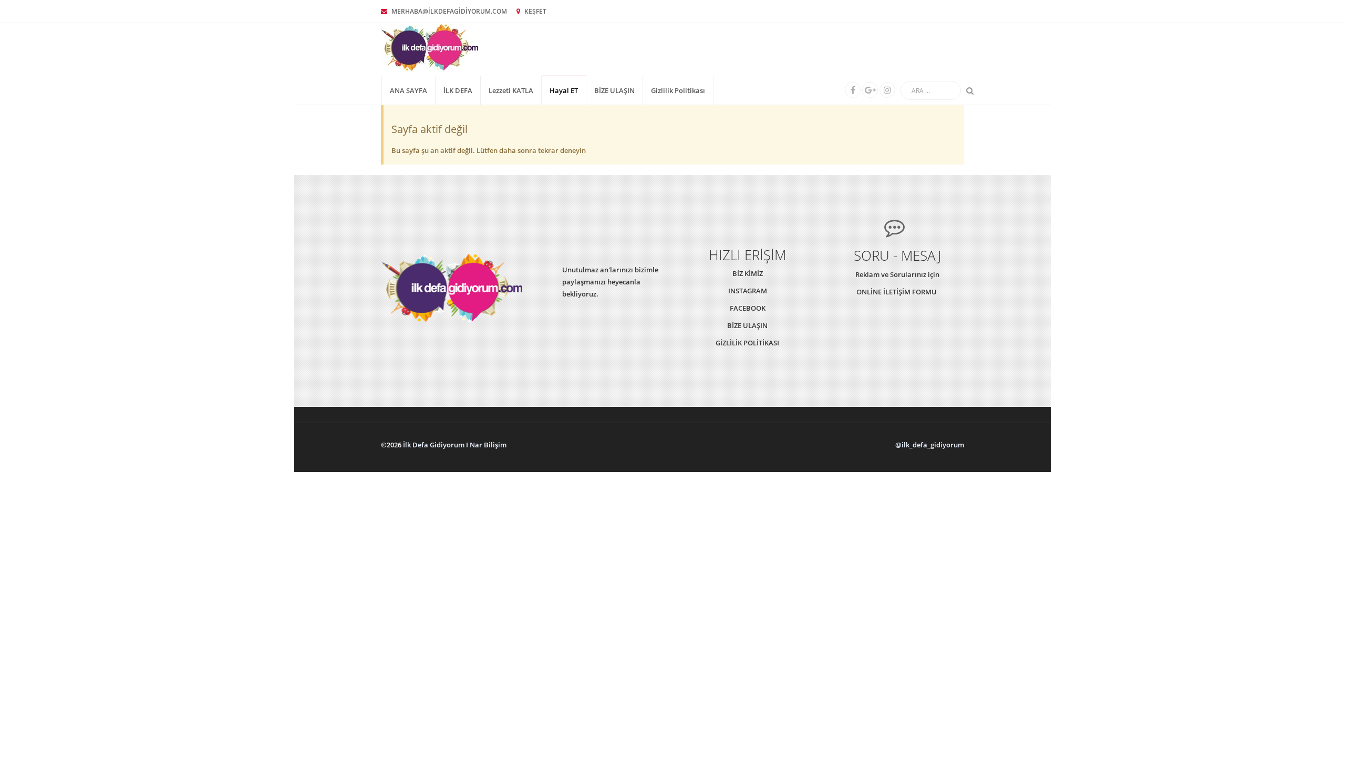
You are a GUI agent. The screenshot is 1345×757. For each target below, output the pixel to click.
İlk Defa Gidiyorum (433, 444)
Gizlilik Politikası (678, 90)
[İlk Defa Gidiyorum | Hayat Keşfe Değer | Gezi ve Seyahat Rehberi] (429, 47)
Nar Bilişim (488, 444)
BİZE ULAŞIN (614, 90)
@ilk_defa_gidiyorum (929, 444)
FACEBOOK (747, 308)
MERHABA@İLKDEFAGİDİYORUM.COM (448, 11)
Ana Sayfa (408, 90)
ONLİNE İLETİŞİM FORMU (897, 291)
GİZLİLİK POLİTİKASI (747, 342)
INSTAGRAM (747, 290)
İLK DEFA (457, 90)
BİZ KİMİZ (747, 273)
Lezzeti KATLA (511, 90)
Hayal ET (564, 90)
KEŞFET (534, 11)
